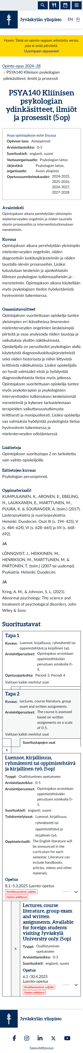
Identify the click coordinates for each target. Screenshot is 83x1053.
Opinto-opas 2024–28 (21, 66)
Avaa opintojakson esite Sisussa (31, 135)
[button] (41, 891)
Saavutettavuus (42, 1048)
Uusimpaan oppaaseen (41, 51)
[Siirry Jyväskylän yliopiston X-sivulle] (53, 1038)
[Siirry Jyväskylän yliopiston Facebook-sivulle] (14, 1038)
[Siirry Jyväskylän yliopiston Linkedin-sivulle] (40, 1038)
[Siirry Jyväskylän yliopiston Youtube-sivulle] (67, 1038)
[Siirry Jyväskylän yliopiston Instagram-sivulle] (26, 1038)
